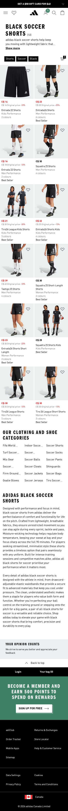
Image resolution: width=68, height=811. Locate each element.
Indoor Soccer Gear (33, 446)
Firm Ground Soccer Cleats (11, 474)
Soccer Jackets (34, 473)
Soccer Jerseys (34, 480)
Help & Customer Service (47, 748)
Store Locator (41, 739)
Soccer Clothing (8, 467)
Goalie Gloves (11, 480)
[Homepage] (34, 14)
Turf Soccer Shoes (10, 453)
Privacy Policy (13, 784)
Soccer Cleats (33, 466)
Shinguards (53, 466)
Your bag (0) (46, 672)
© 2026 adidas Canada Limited (34, 806)
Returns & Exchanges (46, 730)
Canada (39, 797)
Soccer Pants (54, 459)
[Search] (54, 13)
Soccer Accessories (32, 453)
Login (18, 672)
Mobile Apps (12, 748)
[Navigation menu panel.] (5, 13)
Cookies (38, 775)
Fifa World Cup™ (9, 446)
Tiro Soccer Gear (53, 481)
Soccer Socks (54, 452)
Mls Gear (8, 459)
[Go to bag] (62, 13)
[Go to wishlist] (14, 13)
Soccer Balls (32, 459)
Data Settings (13, 775)
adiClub (10, 730)
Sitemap (10, 757)
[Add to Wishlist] (28, 71)
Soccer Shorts (54, 445)
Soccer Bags (54, 473)
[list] (28, 59)
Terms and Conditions (46, 784)
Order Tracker (13, 739)
